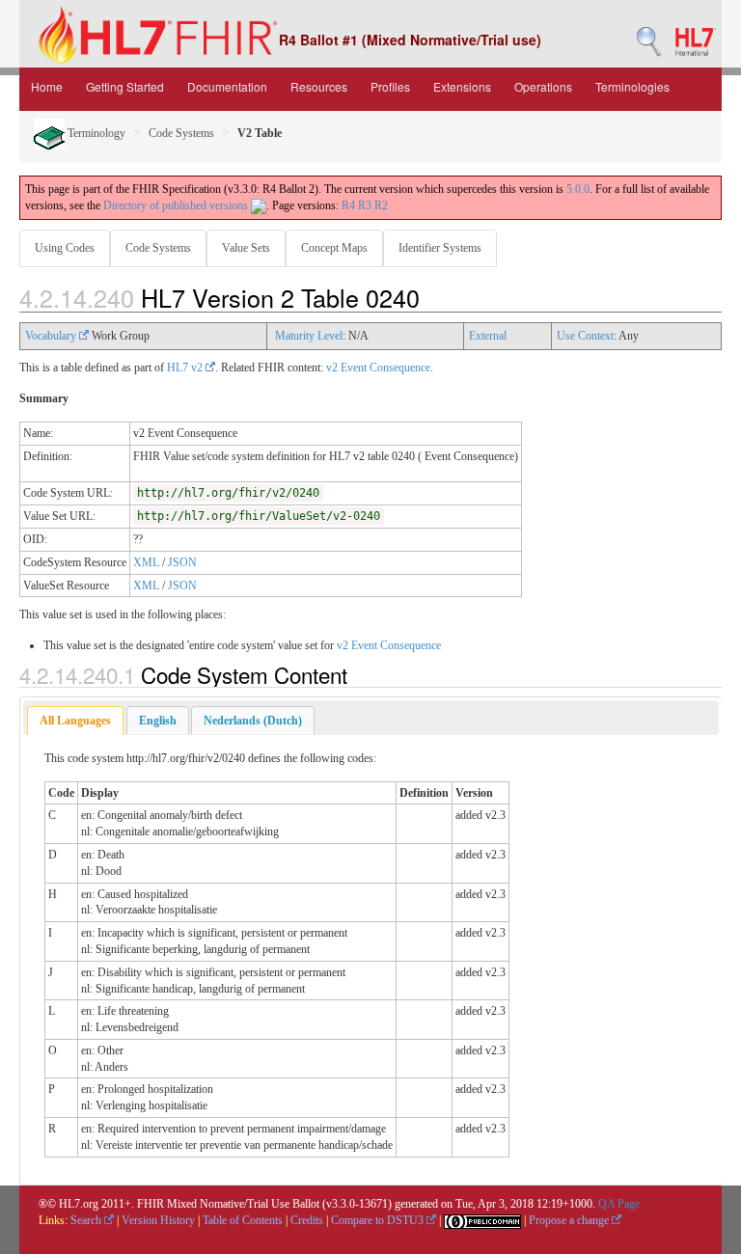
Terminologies (632, 86)
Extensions (462, 86)
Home (47, 86)
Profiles (390, 86)
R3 (364, 205)
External (488, 335)
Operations (543, 86)
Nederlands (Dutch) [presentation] (253, 720)
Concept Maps (334, 248)
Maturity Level (309, 335)
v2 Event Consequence (378, 367)
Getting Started (125, 86)
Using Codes (65, 248)
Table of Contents (243, 1220)
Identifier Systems (439, 248)
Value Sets (246, 248)
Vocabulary (52, 335)
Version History (158, 1220)
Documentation (227, 86)
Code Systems (181, 133)
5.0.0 (578, 189)
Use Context (585, 335)
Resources (318, 86)
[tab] (75, 721)
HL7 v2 (186, 367)
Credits (306, 1220)
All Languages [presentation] (75, 720)
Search (87, 1220)
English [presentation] (158, 720)
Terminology (95, 133)
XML (146, 562)
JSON (182, 562)
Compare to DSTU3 (378, 1220)
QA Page (619, 1204)
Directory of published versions (177, 205)
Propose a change (570, 1220)
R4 (348, 205)
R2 (381, 205)
